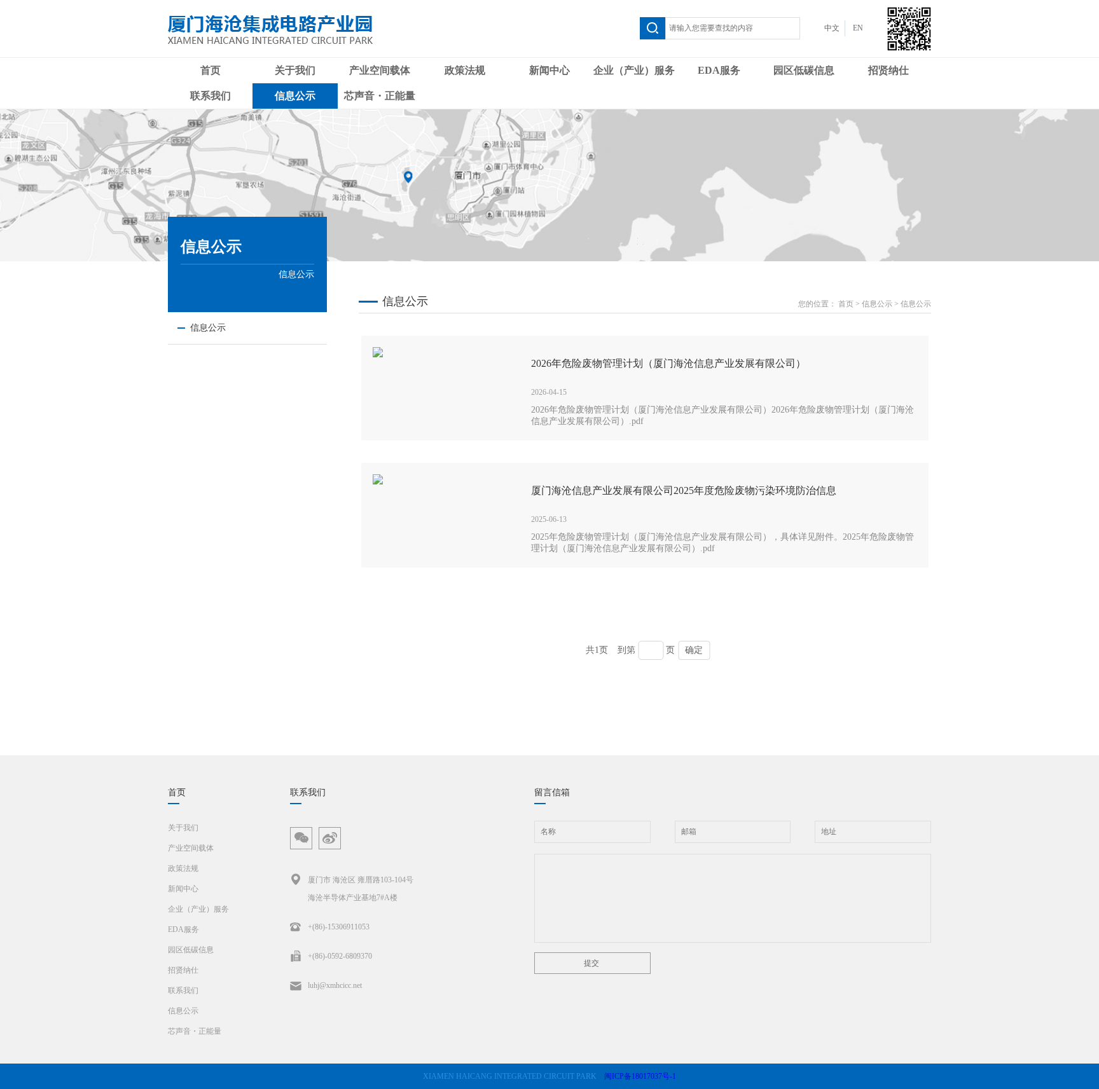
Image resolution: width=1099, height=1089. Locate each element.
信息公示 (295, 95)
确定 (694, 650)
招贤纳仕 (888, 70)
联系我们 (210, 95)
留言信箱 (552, 792)
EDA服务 (719, 70)
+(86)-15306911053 (339, 926)
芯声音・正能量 (379, 95)
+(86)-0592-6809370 (340, 956)
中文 (832, 28)
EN (858, 28)
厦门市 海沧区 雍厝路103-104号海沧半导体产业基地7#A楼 (360, 888)
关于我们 (295, 70)
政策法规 (465, 70)
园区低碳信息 (803, 70)
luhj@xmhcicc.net (335, 985)
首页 (210, 70)
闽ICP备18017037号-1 (640, 1076)
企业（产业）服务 (634, 70)
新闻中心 (549, 70)
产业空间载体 (379, 70)
